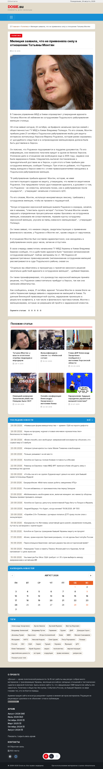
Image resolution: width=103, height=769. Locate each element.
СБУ (22, 644)
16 (87, 596)
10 (16, 596)
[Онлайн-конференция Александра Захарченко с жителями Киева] (51, 383)
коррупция (48, 653)
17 (16, 600)
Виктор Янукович (72, 626)
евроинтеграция (73, 649)
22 (75, 600)
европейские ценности (21, 653)
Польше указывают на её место (38, 454)
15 (75, 596)
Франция (68, 644)
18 (28, 600)
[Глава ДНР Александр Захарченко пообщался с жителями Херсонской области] (79, 340)
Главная (15, 26)
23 (87, 600)
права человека (63, 653)
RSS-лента (14, 751)
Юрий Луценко (34, 649)
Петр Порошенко (68, 639)
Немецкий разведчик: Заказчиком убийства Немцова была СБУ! (23, 398)
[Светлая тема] (46, 756)
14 (63, 596)
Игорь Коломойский (47, 635)
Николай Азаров (38, 639)
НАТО (25, 639)
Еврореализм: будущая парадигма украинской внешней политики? (79, 398)
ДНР (71, 630)
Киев (61, 635)
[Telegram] (10, 756)
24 (16, 605)
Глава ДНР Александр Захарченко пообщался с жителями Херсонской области (79, 358)
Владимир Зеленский (20, 630)
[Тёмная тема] (51, 756)
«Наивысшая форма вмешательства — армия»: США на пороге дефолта (56, 425)
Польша (82, 639)
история (37, 653)
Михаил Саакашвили (82, 635)
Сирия (38, 644)
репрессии (77, 653)
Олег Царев (53, 639)
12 (39, 596)
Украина (57, 644)
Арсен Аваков (39, 626)
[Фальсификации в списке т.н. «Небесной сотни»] (51, 340)
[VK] (16, 756)
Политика (25, 26)
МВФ (69, 635)
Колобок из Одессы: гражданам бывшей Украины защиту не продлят (54, 531)
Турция (47, 644)
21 (63, 600)
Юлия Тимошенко (18, 649)
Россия (14, 644)
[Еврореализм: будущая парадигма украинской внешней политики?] (79, 383)
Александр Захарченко (21, 626)
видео (46, 649)
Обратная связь (17, 747)
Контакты (13, 1)
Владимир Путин (38, 630)
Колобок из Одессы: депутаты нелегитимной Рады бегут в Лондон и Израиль (58, 503)
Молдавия (15, 639)
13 (51, 596)
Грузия (63, 630)
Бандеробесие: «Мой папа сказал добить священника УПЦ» (50, 482)
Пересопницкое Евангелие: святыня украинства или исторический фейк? (56, 543)
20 (51, 600)
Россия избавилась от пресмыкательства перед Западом (49, 488)
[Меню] (11, 17)
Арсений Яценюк (55, 626)
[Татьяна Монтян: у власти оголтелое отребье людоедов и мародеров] (24, 340)
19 (39, 600)
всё (89, 420)
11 (27, 596)
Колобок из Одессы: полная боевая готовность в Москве (49, 460)
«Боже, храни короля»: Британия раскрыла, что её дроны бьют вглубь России (58, 537)
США (30, 644)
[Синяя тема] (57, 756)
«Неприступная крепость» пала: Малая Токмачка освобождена (52, 448)
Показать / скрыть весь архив (21, 736)
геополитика (58, 649)
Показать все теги (19, 658)
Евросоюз (32, 635)
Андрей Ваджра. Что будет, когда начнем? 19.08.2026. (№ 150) (52, 508)
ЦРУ (77, 644)
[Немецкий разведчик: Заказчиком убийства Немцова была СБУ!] (24, 383)
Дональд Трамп (18, 635)
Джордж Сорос (83, 630)
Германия (52, 630)
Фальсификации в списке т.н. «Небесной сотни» (51, 355)
